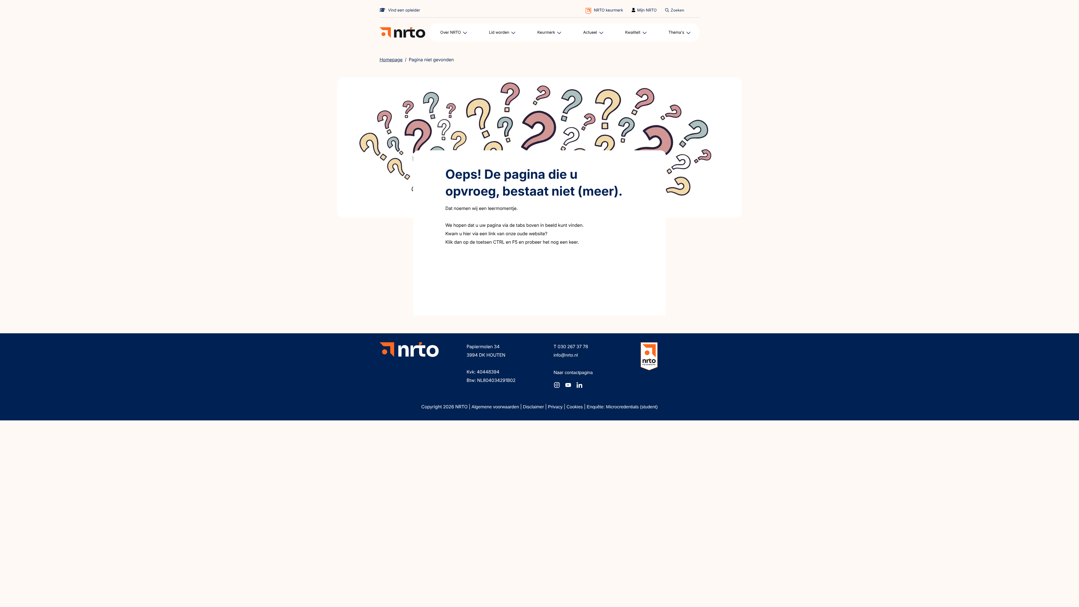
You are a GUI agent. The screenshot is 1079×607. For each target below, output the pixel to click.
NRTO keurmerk (608, 10)
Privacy (556, 407)
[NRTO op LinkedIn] (579, 385)
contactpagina (579, 372)
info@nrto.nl (566, 355)
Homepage (391, 59)
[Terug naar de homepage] (402, 32)
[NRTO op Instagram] (557, 385)
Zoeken (677, 10)
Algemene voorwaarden (496, 407)
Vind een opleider (404, 10)
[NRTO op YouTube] (568, 385)
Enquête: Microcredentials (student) (622, 407)
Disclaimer (534, 407)
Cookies (575, 407)
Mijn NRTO (647, 10)
